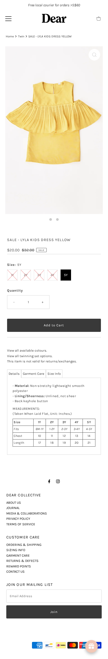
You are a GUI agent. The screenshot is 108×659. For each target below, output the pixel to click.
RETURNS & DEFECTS (22, 561)
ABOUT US (13, 503)
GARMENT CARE (18, 555)
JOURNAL (13, 508)
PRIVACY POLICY (18, 519)
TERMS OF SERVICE (20, 524)
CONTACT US (15, 571)
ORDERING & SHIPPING (23, 545)
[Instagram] (58, 481)
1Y (12, 275)
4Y (52, 275)
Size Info (54, 374)
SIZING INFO (15, 550)
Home (10, 36)
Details (14, 374)
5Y (66, 275)
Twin (21, 36)
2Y (26, 275)
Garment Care (33, 374)
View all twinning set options (29, 356)
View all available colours (26, 350)
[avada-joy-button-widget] (91, 646)
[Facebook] (49, 481)
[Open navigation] (8, 18)
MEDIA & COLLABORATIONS (26, 513)
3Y (39, 275)
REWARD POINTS (18, 566)
